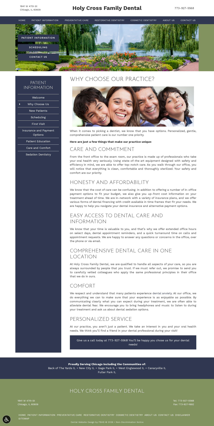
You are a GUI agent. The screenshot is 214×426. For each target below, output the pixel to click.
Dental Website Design (82, 422)
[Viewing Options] (6, 419)
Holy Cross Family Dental (107, 8)
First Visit (38, 123)
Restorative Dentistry (109, 20)
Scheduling (38, 117)
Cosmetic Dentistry (143, 20)
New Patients (38, 110)
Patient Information (44, 20)
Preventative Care (77, 20)
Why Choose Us (38, 104)
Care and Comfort (38, 147)
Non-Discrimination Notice (130, 422)
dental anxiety (162, 293)
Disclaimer (182, 415)
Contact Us (188, 20)
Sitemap (23, 418)
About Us (169, 20)
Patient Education (38, 141)
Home (21, 20)
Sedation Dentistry (38, 154)
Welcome (38, 97)
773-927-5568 (184, 8)
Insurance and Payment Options (38, 132)
